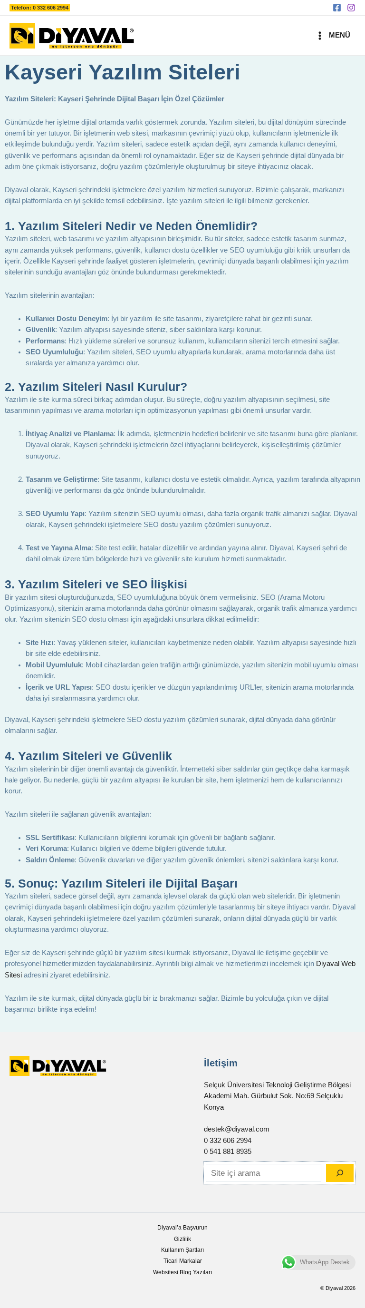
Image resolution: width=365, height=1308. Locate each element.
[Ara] (340, 1173)
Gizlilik (182, 1239)
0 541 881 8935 (227, 1151)
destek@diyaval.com (236, 1129)
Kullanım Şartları (182, 1250)
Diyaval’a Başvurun (182, 1227)
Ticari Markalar (182, 1261)
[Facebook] (337, 7)
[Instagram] (351, 7)
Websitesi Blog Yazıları (182, 1272)
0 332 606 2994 (227, 1140)
